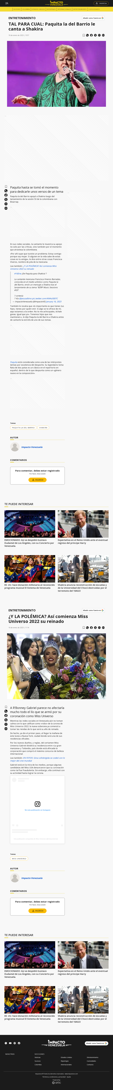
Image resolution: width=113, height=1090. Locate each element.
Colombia (26, 9)
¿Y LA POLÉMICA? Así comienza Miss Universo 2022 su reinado (33, 267)
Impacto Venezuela (31, 447)
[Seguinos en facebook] (19, 1043)
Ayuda (69, 1077)
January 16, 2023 (53, 301)
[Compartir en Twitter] (95, 35)
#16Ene (17, 273)
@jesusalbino (25, 298)
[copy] (103, 35)
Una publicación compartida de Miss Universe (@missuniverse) (36, 839)
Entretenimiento (80, 9)
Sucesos (16, 9)
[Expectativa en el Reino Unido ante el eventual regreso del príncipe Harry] (83, 524)
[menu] (6, 3)
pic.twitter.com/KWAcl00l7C (45, 298)
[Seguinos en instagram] (14, 1043)
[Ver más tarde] (84, 35)
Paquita (14, 362)
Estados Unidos (38, 9)
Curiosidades (94, 9)
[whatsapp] (87, 35)
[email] (99, 35)
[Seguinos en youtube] (10, 1043)
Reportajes (51, 9)
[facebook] (91, 35)
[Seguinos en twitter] (6, 1043)
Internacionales (64, 9)
